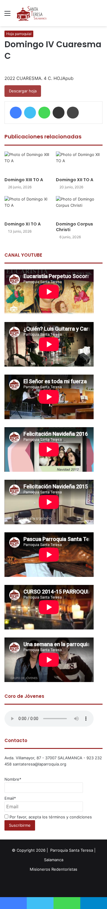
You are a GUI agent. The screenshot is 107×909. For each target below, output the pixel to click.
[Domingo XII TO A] (79, 163)
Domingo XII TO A (74, 180)
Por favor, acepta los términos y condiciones (50, 817)
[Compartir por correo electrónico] (58, 113)
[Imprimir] (73, 113)
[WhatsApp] (44, 113)
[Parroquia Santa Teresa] (31, 13)
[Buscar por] (100, 15)
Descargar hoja (23, 91)
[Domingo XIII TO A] (27, 163)
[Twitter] (30, 113)
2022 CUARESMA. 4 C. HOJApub (38, 78)
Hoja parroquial (19, 33)
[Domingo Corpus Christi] (79, 207)
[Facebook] (16, 113)
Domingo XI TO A (22, 224)
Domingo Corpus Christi (74, 227)
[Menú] (7, 15)
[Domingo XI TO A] (27, 207)
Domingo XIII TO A (23, 180)
